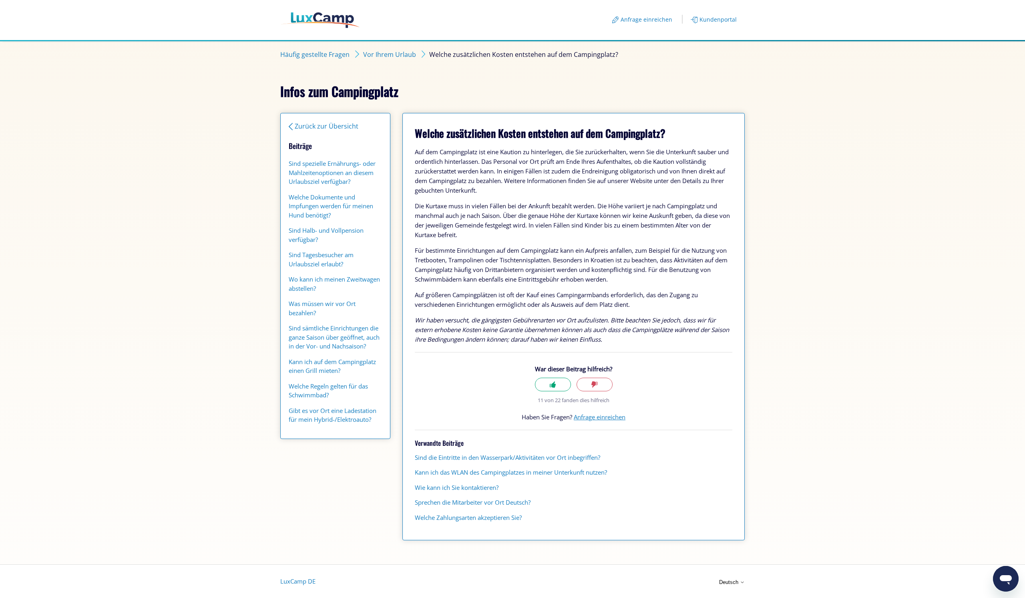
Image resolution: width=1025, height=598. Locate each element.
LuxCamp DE (298, 581)
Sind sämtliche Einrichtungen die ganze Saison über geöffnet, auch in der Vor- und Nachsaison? (334, 337)
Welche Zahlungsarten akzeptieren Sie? (468, 517)
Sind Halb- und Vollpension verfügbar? (326, 235)
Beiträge (300, 146)
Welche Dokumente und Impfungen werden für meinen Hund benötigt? (331, 206)
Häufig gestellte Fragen (315, 54)
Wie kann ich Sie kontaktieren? (456, 487)
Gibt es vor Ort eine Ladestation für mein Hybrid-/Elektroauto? (332, 415)
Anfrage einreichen (646, 19)
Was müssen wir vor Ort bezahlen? (322, 308)
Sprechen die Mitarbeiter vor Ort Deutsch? (473, 502)
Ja (553, 385)
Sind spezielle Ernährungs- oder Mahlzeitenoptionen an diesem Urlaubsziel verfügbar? (332, 172)
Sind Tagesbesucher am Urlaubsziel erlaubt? (321, 259)
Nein (595, 385)
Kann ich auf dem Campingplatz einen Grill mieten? (332, 366)
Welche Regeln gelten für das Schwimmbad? (328, 390)
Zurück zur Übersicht (326, 126)
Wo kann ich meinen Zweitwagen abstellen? (334, 283)
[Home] (320, 20)
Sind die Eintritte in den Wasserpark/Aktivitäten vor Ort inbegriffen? (507, 457)
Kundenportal (718, 19)
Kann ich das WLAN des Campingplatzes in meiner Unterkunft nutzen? (511, 472)
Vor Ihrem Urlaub (389, 54)
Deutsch (729, 582)
